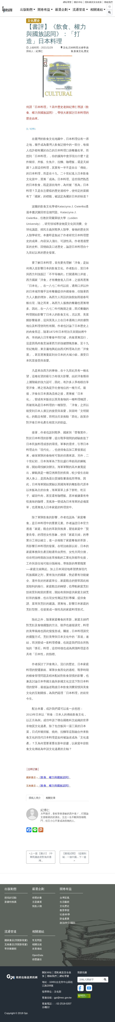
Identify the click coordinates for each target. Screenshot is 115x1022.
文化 (65, 47)
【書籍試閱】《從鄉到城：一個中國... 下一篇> (74, 857)
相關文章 (50, 798)
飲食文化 (78, 51)
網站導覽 (67, 2)
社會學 (82, 47)
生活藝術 (64, 902)
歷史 (86, 51)
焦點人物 (37, 906)
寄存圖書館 (10, 948)
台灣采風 (64, 897)
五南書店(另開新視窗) (16, 944)
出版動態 (26, 9)
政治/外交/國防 (67, 923)
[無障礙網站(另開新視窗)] (84, 995)
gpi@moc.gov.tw (63, 997)
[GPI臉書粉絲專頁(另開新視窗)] (81, 988)
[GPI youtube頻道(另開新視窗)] (90, 988)
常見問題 (37, 940)
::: (17, 9)
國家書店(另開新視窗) (16, 940)
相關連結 (96, 9)
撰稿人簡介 (35, 798)
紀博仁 (39, 51)
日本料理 (73, 47)
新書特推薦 (10, 902)
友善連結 (37, 948)
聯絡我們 (108, 2)
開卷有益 (44, 9)
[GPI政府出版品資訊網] (7, 9)
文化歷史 (64, 906)
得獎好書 (37, 897)
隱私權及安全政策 (93, 2)
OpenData (37, 955)
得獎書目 (37, 959)
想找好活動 (10, 897)
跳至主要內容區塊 (8, 1)
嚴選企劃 (61, 9)
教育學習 (64, 910)
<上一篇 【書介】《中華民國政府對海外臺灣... (41, 857)
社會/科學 (65, 914)
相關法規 (37, 944)
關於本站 (78, 2)
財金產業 (64, 918)
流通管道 (79, 9)
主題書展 (37, 902)
